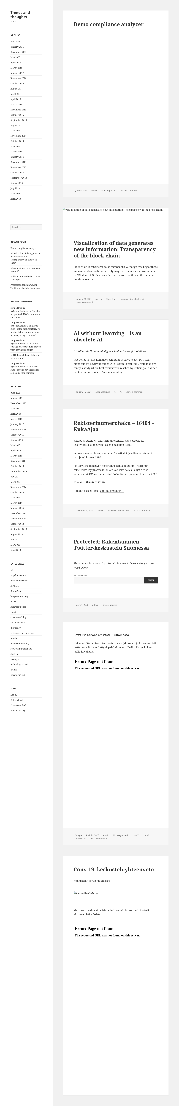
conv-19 (135, 835)
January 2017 (17, 73)
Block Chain (16, 591)
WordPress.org (17, 710)
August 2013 (16, 183)
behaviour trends (19, 580)
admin (94, 190)
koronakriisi (80, 838)
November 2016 (18, 78)
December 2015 (18, 109)
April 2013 (15, 198)
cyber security (17, 622)
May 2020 (15, 57)
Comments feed (18, 705)
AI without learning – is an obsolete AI (108, 336)
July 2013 (15, 188)
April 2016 (15, 99)
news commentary (19, 643)
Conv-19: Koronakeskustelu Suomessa (101, 635)
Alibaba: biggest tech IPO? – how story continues (25, 314)
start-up (14, 654)
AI (11, 570)
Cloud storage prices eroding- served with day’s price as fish (25, 346)
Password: (80, 575)
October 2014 (17, 141)
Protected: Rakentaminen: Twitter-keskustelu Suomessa (111, 544)
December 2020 (18, 52)
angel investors (18, 575)
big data (14, 585)
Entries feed (16, 700)
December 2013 (18, 162)
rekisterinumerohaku (21, 648)
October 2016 (17, 83)
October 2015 (17, 114)
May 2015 (15, 130)
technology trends (19, 664)
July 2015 (15, 125)
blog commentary (19, 596)
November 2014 (18, 135)
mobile (13, 638)
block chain (139, 299)
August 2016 (16, 88)
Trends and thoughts (20, 14)
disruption (15, 627)
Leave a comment (128, 190)
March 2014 (16, 151)
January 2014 (17, 156)
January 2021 (17, 46)
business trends (18, 606)
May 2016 (15, 94)
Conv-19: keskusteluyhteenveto (114, 869)
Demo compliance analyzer (24, 248)
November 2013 (18, 167)
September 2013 (18, 177)
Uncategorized (17, 674)
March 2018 (16, 67)
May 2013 (15, 193)
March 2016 (16, 104)
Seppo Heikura (103, 391)
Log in (13, 694)
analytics (128, 299)
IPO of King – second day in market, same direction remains (24, 369)
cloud (13, 612)
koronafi (144, 835)
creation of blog (18, 617)
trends (13, 669)
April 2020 (15, 62)
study (87, 368)
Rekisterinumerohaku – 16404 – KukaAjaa (114, 426)
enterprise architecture (22, 633)
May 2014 (15, 146)
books (13, 601)
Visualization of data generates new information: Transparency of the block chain (115, 249)
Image (78, 835)
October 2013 (17, 172)
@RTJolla (15, 355)
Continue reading (85, 279)
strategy (14, 659)
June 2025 (15, 41)
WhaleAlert (84, 275)
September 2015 (18, 120)
